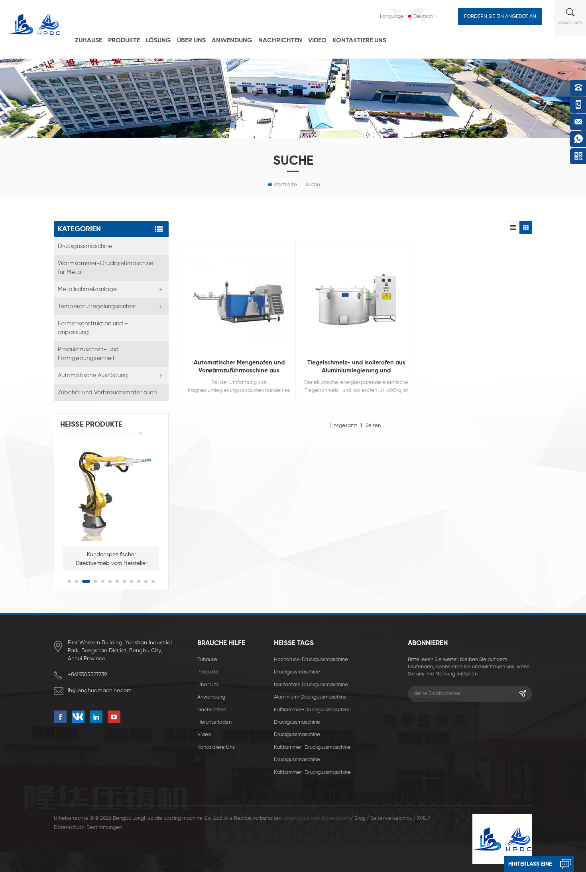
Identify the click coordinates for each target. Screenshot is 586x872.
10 (138, 581)
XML (422, 818)
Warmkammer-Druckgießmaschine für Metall (105, 267)
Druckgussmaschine (85, 246)
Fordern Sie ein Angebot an (500, 16)
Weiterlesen (235, 437)
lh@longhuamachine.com (100, 690)
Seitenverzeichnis (391, 818)
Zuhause (88, 40)
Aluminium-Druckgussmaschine (310, 697)
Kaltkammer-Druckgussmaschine (312, 710)
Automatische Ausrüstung (93, 375)
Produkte (124, 40)
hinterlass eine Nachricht (530, 866)
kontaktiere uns (359, 40)
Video (317, 40)
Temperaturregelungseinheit (97, 306)
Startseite (285, 184)
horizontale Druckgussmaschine (311, 684)
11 (145, 581)
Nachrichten (280, 40)
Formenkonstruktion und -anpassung (93, 328)
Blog (359, 818)
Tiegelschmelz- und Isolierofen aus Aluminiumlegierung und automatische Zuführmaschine (356, 367)
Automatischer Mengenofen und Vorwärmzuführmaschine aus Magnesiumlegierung (239, 367)
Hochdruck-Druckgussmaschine (311, 659)
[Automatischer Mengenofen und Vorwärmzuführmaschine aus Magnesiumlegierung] (239, 300)
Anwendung (232, 40)
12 (153, 581)
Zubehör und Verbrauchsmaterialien (107, 393)
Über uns (191, 40)
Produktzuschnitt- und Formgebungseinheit (88, 353)
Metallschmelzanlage (87, 289)
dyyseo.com (335, 818)
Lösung (158, 40)
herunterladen (214, 722)
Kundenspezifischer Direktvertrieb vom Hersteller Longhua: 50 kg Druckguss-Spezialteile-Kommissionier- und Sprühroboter (111, 560)
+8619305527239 (87, 674)
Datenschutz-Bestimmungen (88, 827)
